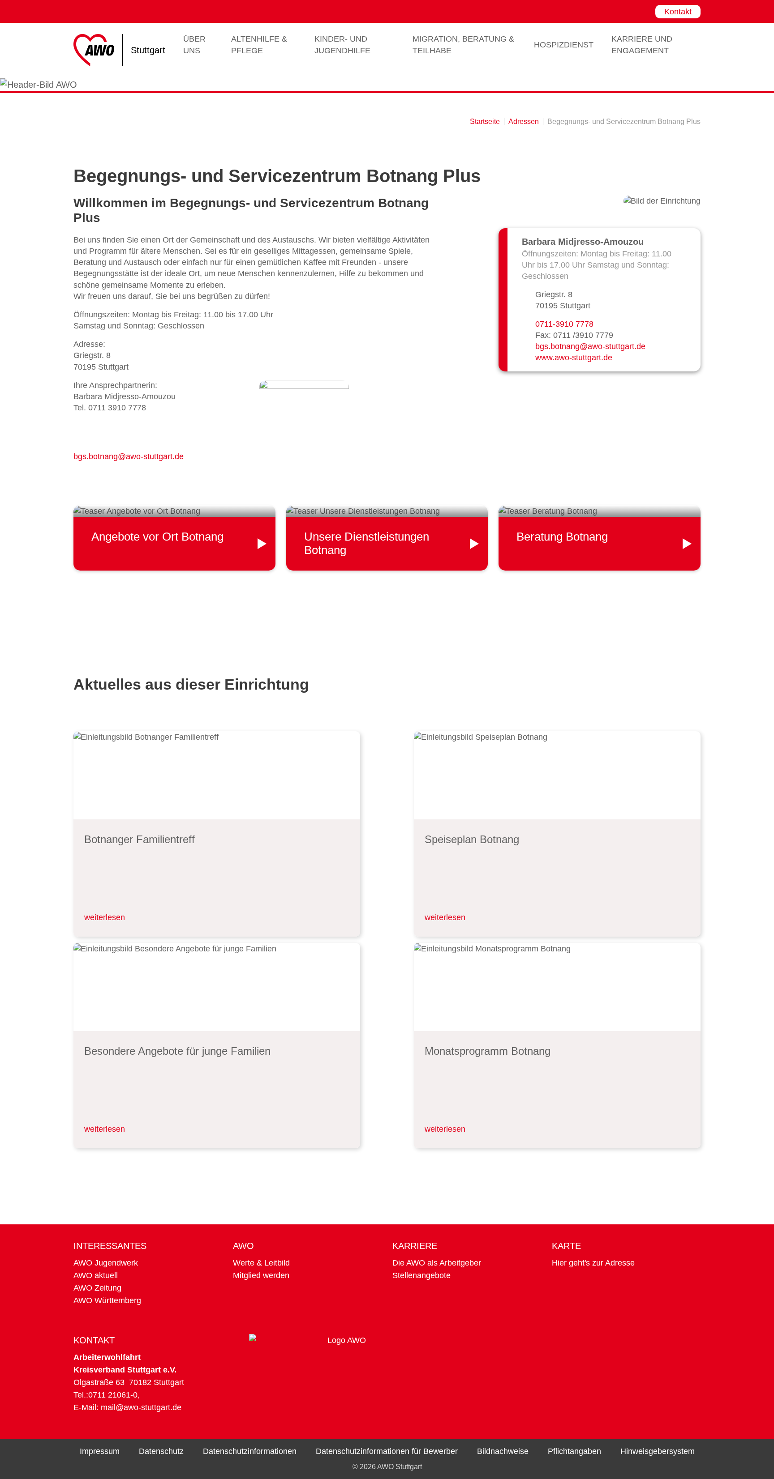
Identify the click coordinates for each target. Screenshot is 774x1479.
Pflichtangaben (574, 1451)
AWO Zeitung (97, 1287)
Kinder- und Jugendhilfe (342, 44)
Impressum (100, 1451)
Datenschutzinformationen (250, 1451)
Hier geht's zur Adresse (593, 1262)
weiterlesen (104, 917)
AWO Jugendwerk (105, 1262)
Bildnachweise (503, 1451)
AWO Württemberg (107, 1300)
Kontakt (678, 11)
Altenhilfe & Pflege (259, 44)
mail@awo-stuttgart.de (141, 1407)
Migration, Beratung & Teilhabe (463, 44)
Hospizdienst (563, 44)
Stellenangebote (421, 1275)
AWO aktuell (95, 1275)
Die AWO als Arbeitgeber (436, 1262)
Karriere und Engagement (641, 44)
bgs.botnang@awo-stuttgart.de (128, 456)
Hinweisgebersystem (657, 1451)
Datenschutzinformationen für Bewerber (387, 1451)
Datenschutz (161, 1451)
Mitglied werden (261, 1275)
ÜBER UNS (194, 44)
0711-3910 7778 (564, 324)
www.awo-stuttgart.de (573, 357)
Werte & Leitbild (261, 1262)
